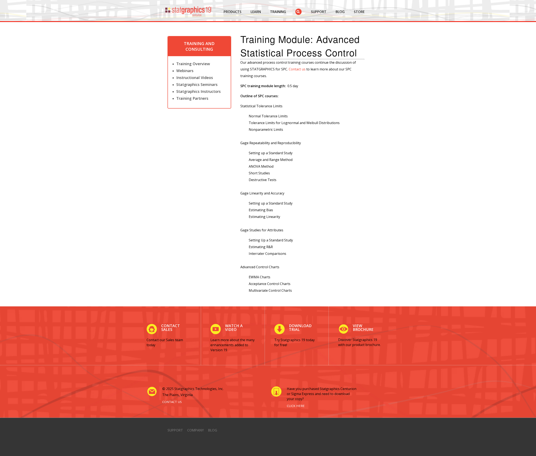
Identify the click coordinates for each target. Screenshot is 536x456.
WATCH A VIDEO (234, 327)
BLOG (340, 11)
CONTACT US (172, 402)
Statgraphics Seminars (197, 84)
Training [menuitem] (278, 11)
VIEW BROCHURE (363, 327)
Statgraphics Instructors (198, 91)
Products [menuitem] (232, 11)
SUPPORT (318, 11)
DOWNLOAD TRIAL (300, 327)
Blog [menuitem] (212, 430)
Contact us (297, 69)
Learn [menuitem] (256, 11)
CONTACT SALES (170, 327)
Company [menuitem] (195, 430)
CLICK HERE (296, 406)
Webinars (184, 70)
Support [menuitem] (175, 430)
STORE (359, 11)
